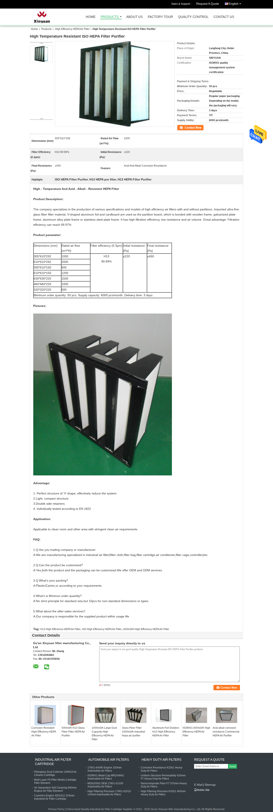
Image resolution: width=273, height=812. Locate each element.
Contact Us (223, 17)
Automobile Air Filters (108, 759)
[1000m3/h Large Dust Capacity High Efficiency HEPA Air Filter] (106, 715)
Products (110, 17)
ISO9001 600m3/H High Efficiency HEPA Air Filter (196, 731)
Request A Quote (207, 3)
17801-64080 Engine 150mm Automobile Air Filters (104, 769)
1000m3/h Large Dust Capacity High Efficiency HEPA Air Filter (104, 733)
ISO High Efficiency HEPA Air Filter (102, 629)
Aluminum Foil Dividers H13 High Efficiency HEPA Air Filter (165, 731)
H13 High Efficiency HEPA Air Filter (60, 629)
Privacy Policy (56, 809)
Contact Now (184, 127)
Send (232, 766)
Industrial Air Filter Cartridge (53, 762)
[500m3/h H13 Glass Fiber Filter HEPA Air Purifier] (75, 715)
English (233, 3)
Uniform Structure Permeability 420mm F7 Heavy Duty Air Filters (163, 777)
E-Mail (198, 784)
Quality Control (193, 17)
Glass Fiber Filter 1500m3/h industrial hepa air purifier (133, 731)
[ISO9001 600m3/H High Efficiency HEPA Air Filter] (196, 715)
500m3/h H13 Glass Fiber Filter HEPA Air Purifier (73, 731)
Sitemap (210, 784)
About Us (134, 17)
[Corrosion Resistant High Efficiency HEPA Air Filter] (45, 715)
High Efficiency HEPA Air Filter (72, 29)
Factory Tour (160, 17)
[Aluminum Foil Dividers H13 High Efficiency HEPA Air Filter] (166, 715)
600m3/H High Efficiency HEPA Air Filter (146, 629)
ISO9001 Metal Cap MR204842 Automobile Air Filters (105, 777)
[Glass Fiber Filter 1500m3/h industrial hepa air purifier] (136, 715)
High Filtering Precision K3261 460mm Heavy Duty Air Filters (163, 793)
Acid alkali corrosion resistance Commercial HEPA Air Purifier (226, 731)
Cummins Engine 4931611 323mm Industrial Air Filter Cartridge (54, 797)
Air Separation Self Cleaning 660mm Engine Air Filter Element (55, 789)
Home (91, 17)
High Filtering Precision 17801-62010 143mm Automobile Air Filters (109, 793)
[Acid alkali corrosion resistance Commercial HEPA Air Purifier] (226, 715)
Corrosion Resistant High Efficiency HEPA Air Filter (43, 731)
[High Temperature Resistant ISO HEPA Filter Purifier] (41, 54)
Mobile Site (203, 790)
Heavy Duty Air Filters (162, 759)
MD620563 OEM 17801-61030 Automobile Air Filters (105, 785)
